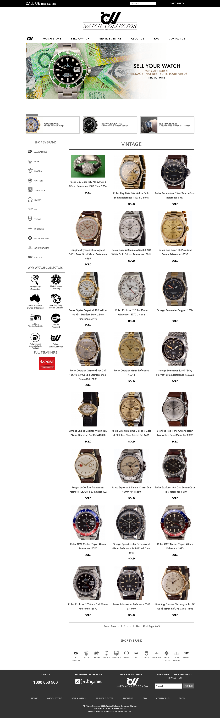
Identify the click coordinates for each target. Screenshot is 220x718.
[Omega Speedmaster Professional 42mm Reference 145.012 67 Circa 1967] (131, 522)
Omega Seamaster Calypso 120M (175, 310)
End (145, 626)
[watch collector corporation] (110, 20)
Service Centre (110, 38)
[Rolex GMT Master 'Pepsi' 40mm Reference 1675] (175, 522)
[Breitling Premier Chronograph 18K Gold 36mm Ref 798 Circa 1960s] (175, 583)
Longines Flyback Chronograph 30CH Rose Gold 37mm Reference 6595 (88, 254)
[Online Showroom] (131, 683)
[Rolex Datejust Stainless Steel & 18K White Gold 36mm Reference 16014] (131, 228)
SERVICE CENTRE (111, 123)
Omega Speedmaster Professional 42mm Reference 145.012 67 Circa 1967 (131, 548)
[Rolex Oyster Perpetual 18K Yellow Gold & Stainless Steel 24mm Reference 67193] (88, 289)
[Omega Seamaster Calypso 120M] (175, 289)
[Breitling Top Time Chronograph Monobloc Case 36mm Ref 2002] (175, 409)
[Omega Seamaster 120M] (175, 349)
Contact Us (177, 38)
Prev (113, 626)
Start (106, 626)
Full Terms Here (45, 352)
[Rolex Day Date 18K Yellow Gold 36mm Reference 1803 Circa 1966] (88, 166)
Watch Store (51, 38)
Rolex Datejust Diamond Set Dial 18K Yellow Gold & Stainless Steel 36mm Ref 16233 (88, 374)
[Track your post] (47, 363)
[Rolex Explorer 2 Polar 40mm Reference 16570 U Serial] (131, 289)
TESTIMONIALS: (168, 123)
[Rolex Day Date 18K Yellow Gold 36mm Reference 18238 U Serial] (131, 172)
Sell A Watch (80, 38)
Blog (182, 698)
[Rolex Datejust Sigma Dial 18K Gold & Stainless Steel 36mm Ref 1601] (131, 409)
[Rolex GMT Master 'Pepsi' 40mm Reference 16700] (88, 522)
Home (30, 38)
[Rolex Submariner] (175, 172)
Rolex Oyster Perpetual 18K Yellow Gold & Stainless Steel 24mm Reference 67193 (88, 314)
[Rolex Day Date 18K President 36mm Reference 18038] (175, 228)
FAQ (156, 38)
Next (138, 626)
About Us (137, 38)
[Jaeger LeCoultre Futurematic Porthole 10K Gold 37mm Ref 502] (88, 466)
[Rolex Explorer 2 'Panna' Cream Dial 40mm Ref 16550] (131, 466)
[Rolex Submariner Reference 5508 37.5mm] (131, 583)
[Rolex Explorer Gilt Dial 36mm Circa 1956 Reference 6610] (175, 466)
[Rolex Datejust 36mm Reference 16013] (131, 349)
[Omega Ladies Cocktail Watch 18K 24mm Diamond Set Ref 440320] (88, 409)
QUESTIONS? (51, 123)
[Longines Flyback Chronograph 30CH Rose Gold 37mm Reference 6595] (88, 228)
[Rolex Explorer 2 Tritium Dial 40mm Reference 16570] (88, 583)
